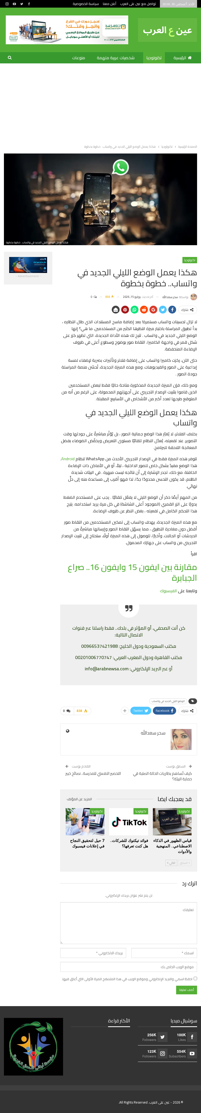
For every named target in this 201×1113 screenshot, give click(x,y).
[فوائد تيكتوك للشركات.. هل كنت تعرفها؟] (128, 821)
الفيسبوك (168, 591)
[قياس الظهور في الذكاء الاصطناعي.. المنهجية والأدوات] (172, 821)
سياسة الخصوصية (86, 4)
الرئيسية (180, 58)
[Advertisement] (100, 102)
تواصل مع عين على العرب (138, 4)
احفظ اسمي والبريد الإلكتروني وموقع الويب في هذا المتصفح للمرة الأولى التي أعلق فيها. (127, 979)
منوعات (78, 58)
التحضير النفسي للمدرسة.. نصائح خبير (93, 773)
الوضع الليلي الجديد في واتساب (168, 701)
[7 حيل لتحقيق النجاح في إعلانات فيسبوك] (85, 821)
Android (68, 459)
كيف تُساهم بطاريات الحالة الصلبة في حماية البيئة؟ (162, 776)
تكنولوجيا (154, 58)
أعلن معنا (109, 4)
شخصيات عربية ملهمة (116, 58)
